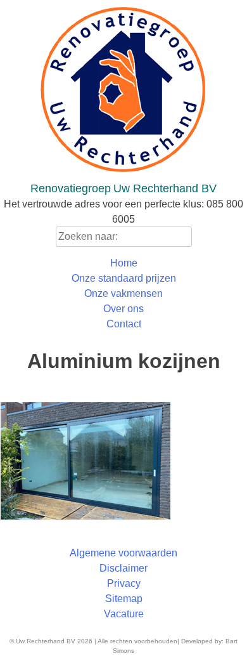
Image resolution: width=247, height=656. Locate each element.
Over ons (123, 308)
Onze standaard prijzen (124, 278)
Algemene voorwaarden (123, 553)
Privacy (124, 583)
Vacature (124, 613)
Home (123, 263)
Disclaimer (123, 568)
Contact (123, 323)
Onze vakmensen (123, 293)
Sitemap (123, 598)
